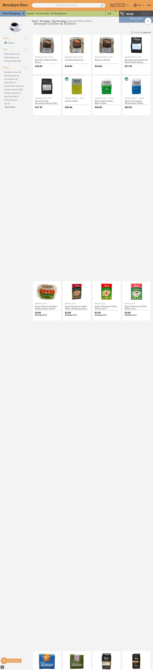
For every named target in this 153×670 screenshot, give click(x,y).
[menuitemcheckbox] (15, 42)
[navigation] (13, 13)
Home (35, 21)
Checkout (146, 13)
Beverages (45, 21)
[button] (120, 5)
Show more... (10, 107)
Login (149, 5)
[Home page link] (15, 5)
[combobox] (68, 5)
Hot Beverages (59, 21)
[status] (123, 14)
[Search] (102, 5)
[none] (47, 54)
